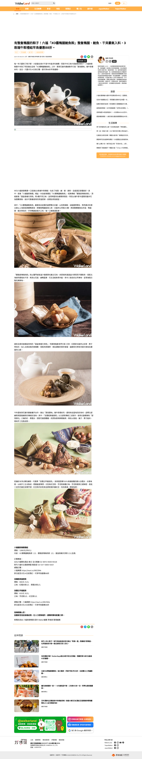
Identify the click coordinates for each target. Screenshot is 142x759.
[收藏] (81, 56)
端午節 (31, 52)
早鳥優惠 (23, 52)
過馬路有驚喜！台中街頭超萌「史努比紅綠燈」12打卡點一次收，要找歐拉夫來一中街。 (113, 108)
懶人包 (79, 9)
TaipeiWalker (120, 9)
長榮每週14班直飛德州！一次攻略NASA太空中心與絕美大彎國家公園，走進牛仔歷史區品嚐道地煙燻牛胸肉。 (113, 112)
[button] (110, 3)
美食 (17, 9)
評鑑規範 (54, 740)
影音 (49, 9)
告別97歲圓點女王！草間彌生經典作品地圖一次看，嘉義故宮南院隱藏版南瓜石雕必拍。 (113, 100)
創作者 (90, 9)
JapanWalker (103, 9)
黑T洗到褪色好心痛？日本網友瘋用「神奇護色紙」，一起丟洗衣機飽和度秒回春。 (113, 127)
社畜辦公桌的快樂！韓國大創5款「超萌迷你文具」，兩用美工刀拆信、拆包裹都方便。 (113, 135)
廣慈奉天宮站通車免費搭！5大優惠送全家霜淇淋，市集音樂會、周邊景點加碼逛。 (113, 139)
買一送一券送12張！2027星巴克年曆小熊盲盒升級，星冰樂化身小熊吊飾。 (113, 131)
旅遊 (27, 9)
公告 (31, 740)
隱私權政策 (46, 740)
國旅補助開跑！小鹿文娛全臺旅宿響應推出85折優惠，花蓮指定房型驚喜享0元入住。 (113, 116)
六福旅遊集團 (39, 52)
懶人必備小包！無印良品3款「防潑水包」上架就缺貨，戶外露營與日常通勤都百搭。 (113, 144)
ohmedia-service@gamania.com (115, 156)
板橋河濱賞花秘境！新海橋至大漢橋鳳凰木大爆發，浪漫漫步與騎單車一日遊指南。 (113, 104)
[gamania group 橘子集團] (120, 755)
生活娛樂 (37, 9)
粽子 (16, 52)
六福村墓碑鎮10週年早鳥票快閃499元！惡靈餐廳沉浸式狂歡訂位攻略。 (113, 95)
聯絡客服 (61, 740)
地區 (58, 9)
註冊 (117, 3)
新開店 (68, 9)
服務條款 (38, 740)
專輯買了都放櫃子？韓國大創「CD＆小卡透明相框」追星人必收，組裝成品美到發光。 (113, 148)
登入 (124, 3)
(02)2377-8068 (47, 743)
